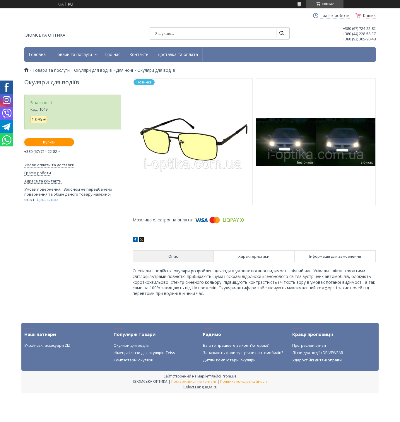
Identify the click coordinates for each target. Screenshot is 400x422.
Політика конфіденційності (243, 381)
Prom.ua (229, 376)
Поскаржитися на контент (193, 381)
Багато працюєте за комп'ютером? (236, 345)
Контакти (138, 54)
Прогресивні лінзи (309, 345)
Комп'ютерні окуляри (133, 360)
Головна (37, 54)
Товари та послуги (73, 54)
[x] (141, 240)
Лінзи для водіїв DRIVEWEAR (317, 352)
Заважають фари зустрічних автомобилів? (243, 352)
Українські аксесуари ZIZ (47, 345)
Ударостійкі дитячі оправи (317, 360)
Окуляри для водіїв (93, 70)
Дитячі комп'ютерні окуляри (229, 360)
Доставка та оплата (178, 54)
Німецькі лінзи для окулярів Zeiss (144, 352)
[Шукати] (281, 33)
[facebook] (135, 240)
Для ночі (124, 70)
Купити (49, 142)
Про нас (112, 54)
